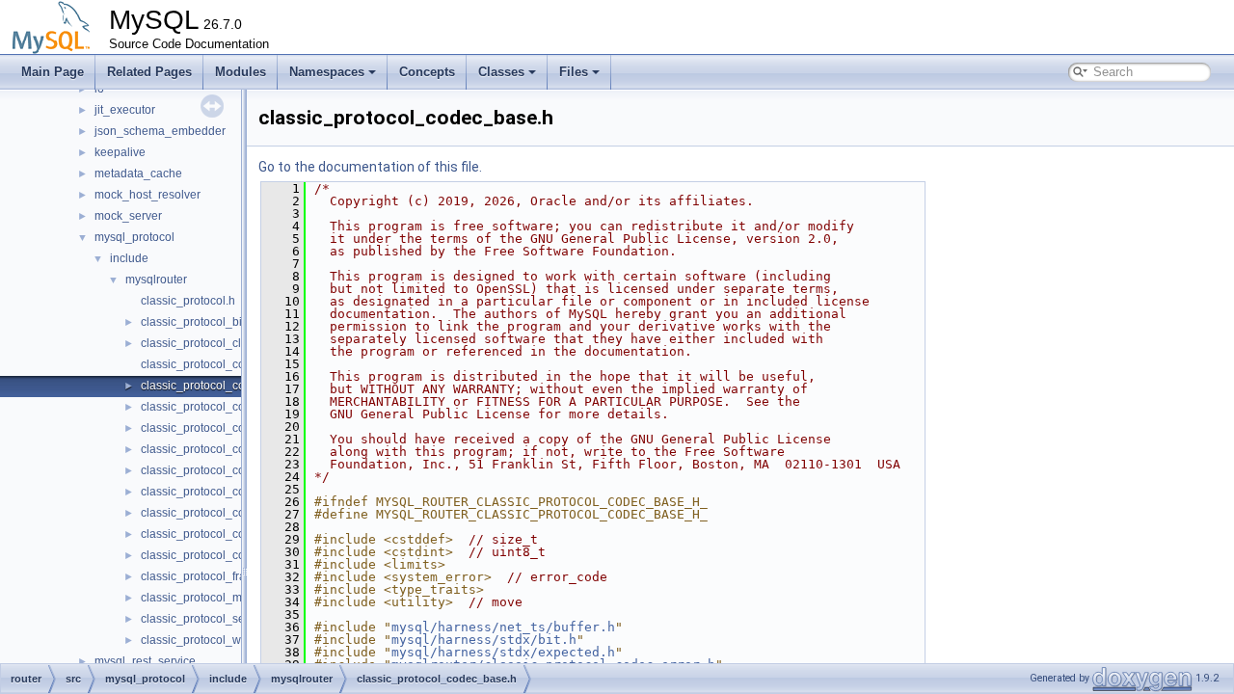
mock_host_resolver (147, 194)
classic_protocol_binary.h (207, 322)
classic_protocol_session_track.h (227, 619)
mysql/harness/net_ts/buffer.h (503, 627)
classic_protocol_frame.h (206, 576)
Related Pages (149, 72)
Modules (240, 72)
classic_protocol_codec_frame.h (225, 470)
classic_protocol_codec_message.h (235, 491)
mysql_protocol (134, 237)
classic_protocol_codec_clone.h (225, 428)
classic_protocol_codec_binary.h (226, 407)
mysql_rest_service (145, 661)
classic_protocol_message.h (215, 597)
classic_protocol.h (188, 300)
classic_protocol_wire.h (202, 640)
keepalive (120, 152)
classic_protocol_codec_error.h (223, 449)
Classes (501, 72)
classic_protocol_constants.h (216, 555)
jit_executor (124, 110)
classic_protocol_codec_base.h (224, 385)
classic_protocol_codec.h (207, 364)
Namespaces (326, 72)
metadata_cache (138, 173)
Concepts (427, 72)
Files (573, 72)
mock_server (128, 216)
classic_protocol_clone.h (206, 343)
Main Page (52, 72)
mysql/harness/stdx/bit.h (484, 639)
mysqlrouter (156, 279)
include (129, 258)
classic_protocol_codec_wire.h (222, 534)
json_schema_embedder (160, 131)
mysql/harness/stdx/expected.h (503, 652)
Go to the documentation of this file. (370, 166)
